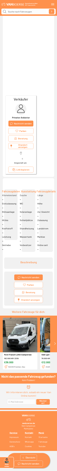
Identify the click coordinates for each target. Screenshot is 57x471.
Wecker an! (43, 401)
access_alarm (28, 387)
